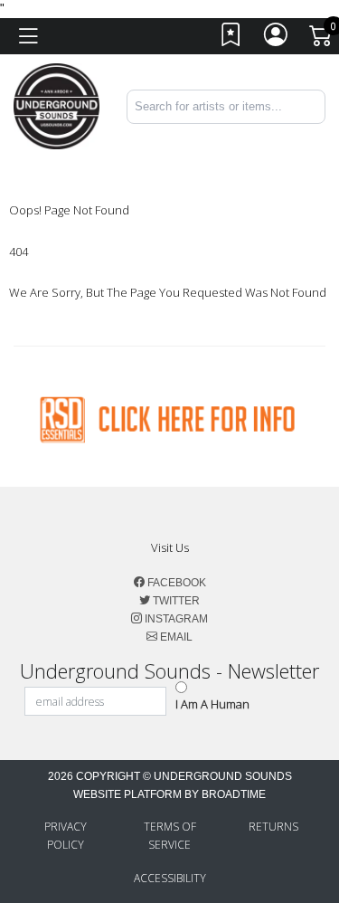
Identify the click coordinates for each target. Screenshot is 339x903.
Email (175, 637)
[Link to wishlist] (231, 39)
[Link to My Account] (276, 39)
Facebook (175, 582)
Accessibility (170, 878)
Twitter (175, 600)
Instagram (175, 619)
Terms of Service (170, 835)
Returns (273, 826)
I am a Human (212, 704)
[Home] (56, 105)
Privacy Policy (65, 835)
